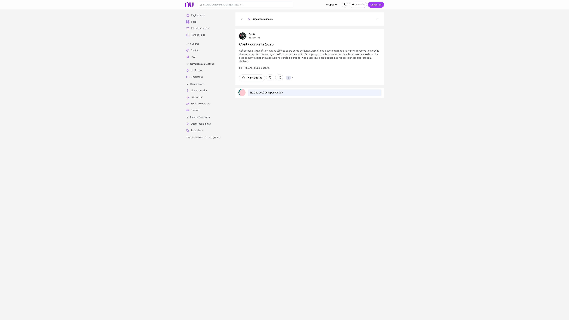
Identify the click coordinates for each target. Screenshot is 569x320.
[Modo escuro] (345, 5)
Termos (190, 138)
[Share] (279, 77)
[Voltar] (242, 19)
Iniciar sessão (358, 5)
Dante (252, 34)
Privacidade (199, 138)
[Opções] (377, 19)
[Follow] (270, 77)
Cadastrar (376, 5)
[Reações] (288, 78)
